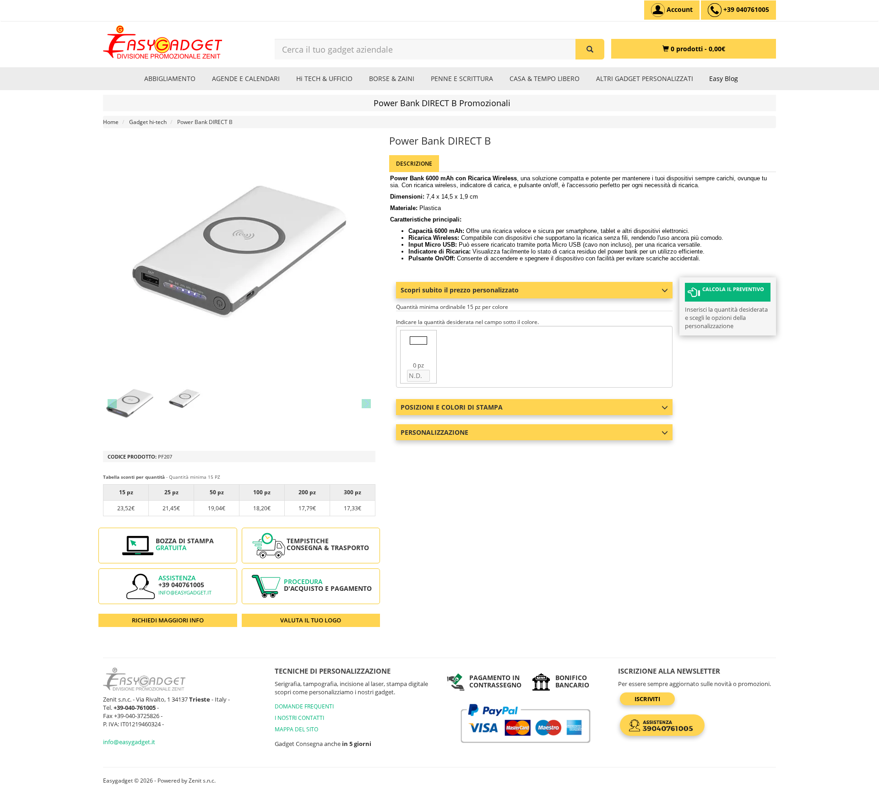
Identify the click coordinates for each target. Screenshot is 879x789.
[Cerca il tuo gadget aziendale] (589, 49)
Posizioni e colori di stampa (452, 407)
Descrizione (414, 164)
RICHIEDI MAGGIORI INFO (168, 620)
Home (111, 122)
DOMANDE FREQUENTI (304, 706)
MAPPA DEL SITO (296, 729)
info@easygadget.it (185, 592)
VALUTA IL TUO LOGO (310, 620)
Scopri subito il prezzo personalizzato (460, 290)
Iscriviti (647, 699)
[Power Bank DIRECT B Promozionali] (130, 403)
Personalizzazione (434, 432)
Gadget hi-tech (148, 122)
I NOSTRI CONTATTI (299, 718)
